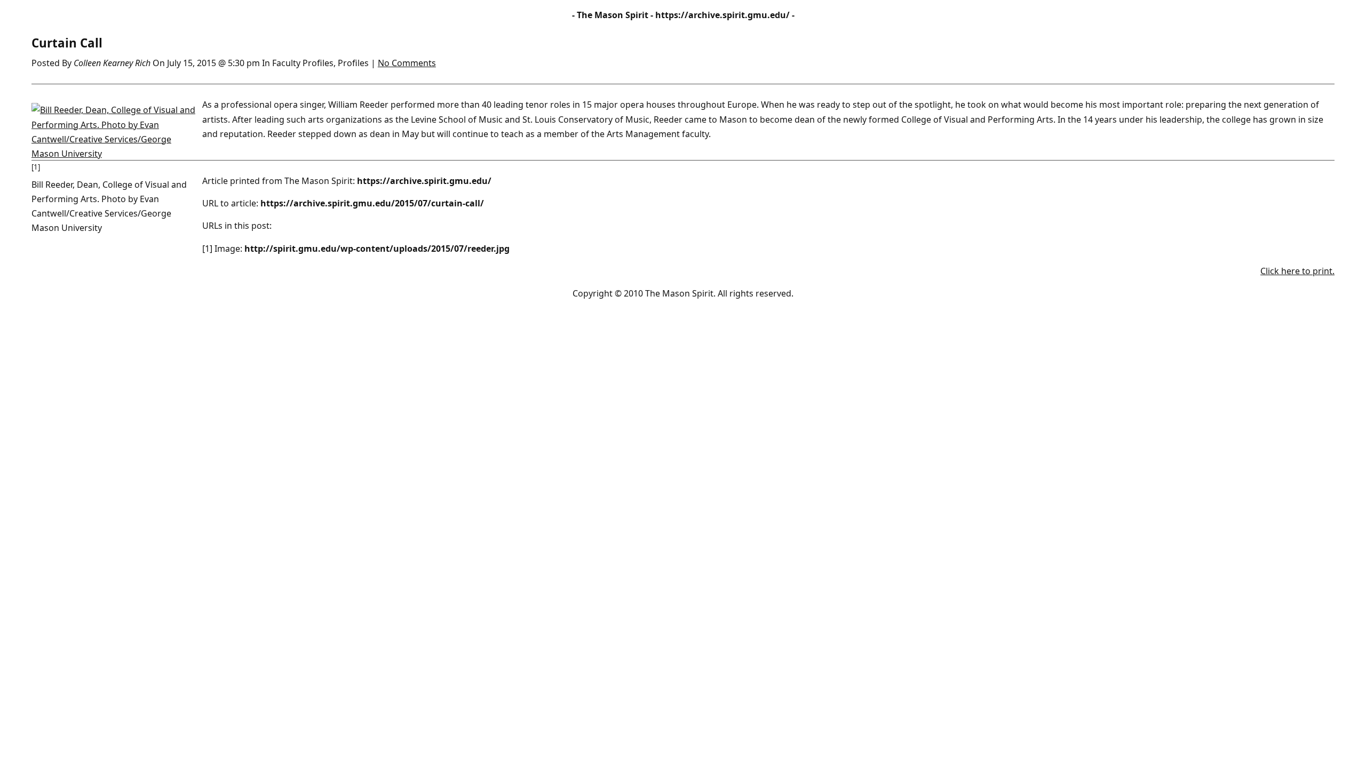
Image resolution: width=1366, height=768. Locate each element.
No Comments (407, 63)
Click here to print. (1297, 271)
